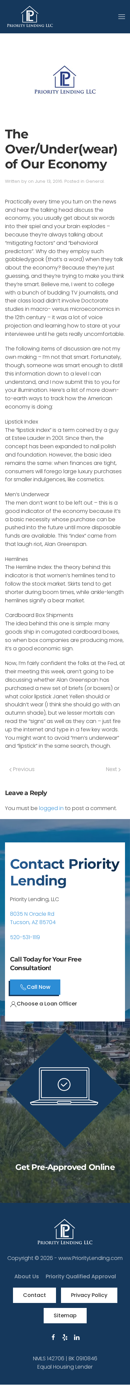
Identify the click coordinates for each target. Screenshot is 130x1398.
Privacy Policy (89, 1295)
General (95, 181)
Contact (34, 1295)
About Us (26, 1276)
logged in (51, 808)
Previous (23, 769)
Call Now (38, 987)
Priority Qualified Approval (81, 1276)
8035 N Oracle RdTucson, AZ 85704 (33, 918)
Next (112, 769)
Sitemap (65, 1315)
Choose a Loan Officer (47, 1003)
